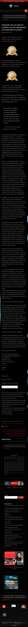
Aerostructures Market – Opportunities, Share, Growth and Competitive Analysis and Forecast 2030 (14, 596)
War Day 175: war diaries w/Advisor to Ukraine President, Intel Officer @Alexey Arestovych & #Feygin (15, 446)
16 (22, 465)
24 (5, 469)
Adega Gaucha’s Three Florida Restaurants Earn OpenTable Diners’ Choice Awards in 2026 (13, 536)
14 (16, 465)
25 (8, 469)
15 (19, 465)
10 (5, 465)
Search (6, 495)
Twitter (3, 365)
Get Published (23, 623)
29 (19, 469)
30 (22, 469)
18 (8, 467)
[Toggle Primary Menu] (25, 10)
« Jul (5, 474)
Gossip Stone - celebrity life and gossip (14, 487)
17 (5, 467)
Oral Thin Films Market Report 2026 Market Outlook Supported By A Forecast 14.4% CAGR (14, 519)
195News (16, 6)
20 (14, 467)
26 (11, 469)
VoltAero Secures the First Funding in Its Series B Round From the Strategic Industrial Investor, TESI (15, 16)
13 (14, 465)
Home (5, 1)
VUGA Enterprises (9, 567)
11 (8, 465)
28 (16, 469)
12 (11, 465)
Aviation (22, 1)
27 (14, 469)
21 (16, 467)
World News (10, 1)
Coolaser (24, 622)
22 (19, 467)
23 (22, 467)
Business (17, 1)
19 (11, 467)
